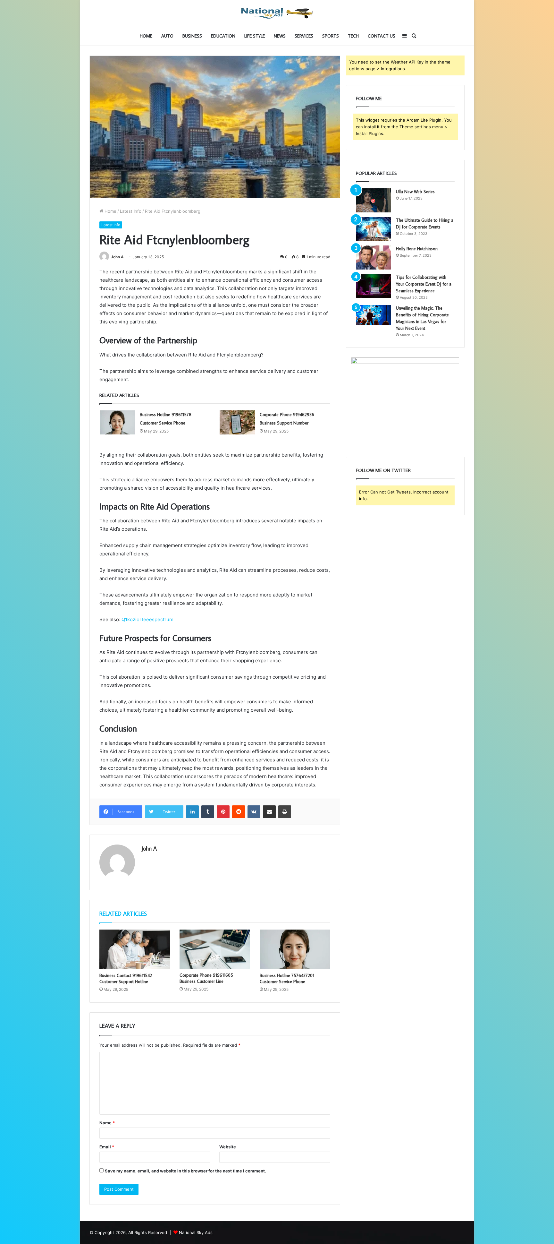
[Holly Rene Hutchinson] (373, 257)
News (280, 36)
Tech (353, 36)
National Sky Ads (196, 1232)
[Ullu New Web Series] (373, 200)
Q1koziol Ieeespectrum (147, 619)
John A (117, 256)
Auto (167, 36)
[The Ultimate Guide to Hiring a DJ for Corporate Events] (373, 229)
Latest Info (130, 211)
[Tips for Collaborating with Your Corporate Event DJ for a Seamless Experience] (373, 286)
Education (223, 36)
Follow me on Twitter (383, 470)
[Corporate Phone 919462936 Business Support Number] (237, 422)
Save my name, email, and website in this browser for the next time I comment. (185, 1170)
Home (146, 36)
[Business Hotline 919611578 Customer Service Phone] (117, 422)
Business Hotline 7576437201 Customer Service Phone (287, 978)
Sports (330, 36)
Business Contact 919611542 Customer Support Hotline (125, 978)
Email (106, 1146)
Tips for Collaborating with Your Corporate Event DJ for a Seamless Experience (423, 284)
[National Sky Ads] (277, 13)
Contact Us (381, 36)
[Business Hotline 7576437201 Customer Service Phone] (295, 949)
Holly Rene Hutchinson (417, 249)
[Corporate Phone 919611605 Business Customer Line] (215, 949)
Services (304, 36)
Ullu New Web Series (415, 191)
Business (192, 36)
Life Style (254, 36)
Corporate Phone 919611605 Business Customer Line (206, 978)
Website (227, 1146)
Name (107, 1122)
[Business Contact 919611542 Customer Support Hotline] (134, 949)
